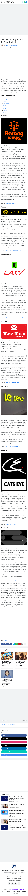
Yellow (4, 101)
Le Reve (5, 108)
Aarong (5, 99)
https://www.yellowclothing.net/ (14, 250)
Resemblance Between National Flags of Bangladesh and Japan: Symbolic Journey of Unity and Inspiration (16, 813)
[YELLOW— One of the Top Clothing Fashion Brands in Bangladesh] (21, 656)
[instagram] (12, 883)
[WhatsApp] (16, 644)
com (19, 446)
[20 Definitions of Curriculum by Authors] (4, 806)
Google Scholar (7, 755)
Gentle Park (6, 112)
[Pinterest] (19, 644)
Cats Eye (5, 110)
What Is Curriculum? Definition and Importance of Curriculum (17, 820)
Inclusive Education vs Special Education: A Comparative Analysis (17, 826)
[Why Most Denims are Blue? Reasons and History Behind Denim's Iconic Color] (7, 674)
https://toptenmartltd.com (12, 382)
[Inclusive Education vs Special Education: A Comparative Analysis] (4, 827)
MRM (10, 893)
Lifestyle (7, 36)
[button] (1, 2)
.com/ (19, 580)
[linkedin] (15, 883)
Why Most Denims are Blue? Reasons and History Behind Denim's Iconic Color (7, 682)
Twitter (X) (5, 738)
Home (2, 36)
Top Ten (5, 106)
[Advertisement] (14, 19)
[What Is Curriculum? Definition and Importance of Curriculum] (4, 821)
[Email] (22, 644)
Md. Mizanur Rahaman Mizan (8, 724)
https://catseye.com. (11, 524)
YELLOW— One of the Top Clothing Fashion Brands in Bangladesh (20, 663)
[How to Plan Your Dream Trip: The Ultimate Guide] (7, 656)
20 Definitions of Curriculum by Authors (16, 805)
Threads (5, 745)
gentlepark (15, 580)
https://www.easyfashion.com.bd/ (14, 317)
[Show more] (25, 644)
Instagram (5, 741)
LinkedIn (5, 748)
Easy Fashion (6, 103)
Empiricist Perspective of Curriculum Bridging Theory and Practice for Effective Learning (18, 798)
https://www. (9, 580)
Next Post (24, 720)
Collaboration (16, 893)
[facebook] (9, 883)
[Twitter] (14, 644)
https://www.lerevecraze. (12, 446)
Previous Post (5, 720)
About (8, 891)
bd (16, 524)
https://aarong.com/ (11, 203)
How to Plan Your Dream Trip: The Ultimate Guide (6, 663)
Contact (13, 891)
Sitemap (24, 891)
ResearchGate (6, 751)
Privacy (18, 891)
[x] (19, 883)
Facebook (6, 735)
